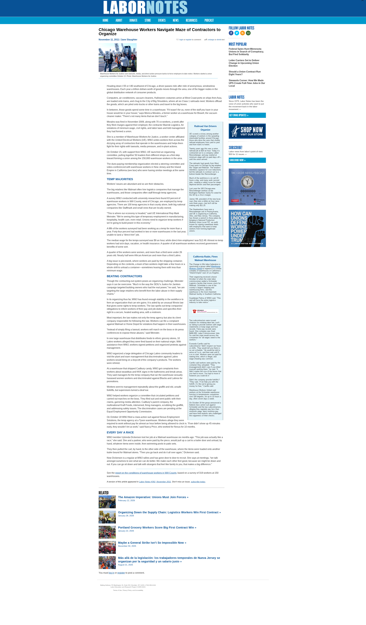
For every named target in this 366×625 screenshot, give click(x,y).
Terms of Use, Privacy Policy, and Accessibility (128, 590)
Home (105, 20)
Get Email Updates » (238, 115)
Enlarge (211, 40)
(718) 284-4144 (150, 585)
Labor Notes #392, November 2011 (155, 482)
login (181, 40)
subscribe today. (198, 482)
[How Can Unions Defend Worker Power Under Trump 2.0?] (247, 245)
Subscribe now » (237, 160)
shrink (219, 40)
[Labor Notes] (145, 7)
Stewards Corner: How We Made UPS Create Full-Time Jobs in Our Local (247, 83)
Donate (133, 20)
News (176, 20)
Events (162, 20)
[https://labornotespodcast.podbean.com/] (247, 204)
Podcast (209, 20)
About (119, 20)
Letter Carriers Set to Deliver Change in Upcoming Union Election (244, 63)
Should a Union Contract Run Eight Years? (245, 73)
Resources (191, 20)
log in (111, 573)
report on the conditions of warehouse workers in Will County (145, 473)
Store (148, 20)
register (189, 40)
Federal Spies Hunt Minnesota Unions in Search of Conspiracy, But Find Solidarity (246, 52)
